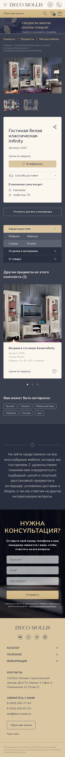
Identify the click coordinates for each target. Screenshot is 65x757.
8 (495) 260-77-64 (19, 703)
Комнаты (9, 39)
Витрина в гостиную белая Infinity (32, 348)
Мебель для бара (45, 406)
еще (39, 413)
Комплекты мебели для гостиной (32, 45)
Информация (17, 661)
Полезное (14, 654)
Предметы (27, 39)
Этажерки (11, 413)
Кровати (10, 406)
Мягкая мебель (49, 39)
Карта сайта (13, 734)
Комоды (26, 413)
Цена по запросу (20, 156)
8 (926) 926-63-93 (19, 708)
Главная (7, 45)
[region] (32, 105)
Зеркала (25, 406)
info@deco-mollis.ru (19, 714)
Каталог (13, 647)
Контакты (14, 672)
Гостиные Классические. (16, 48)
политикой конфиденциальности (42, 606)
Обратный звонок (21, 725)
